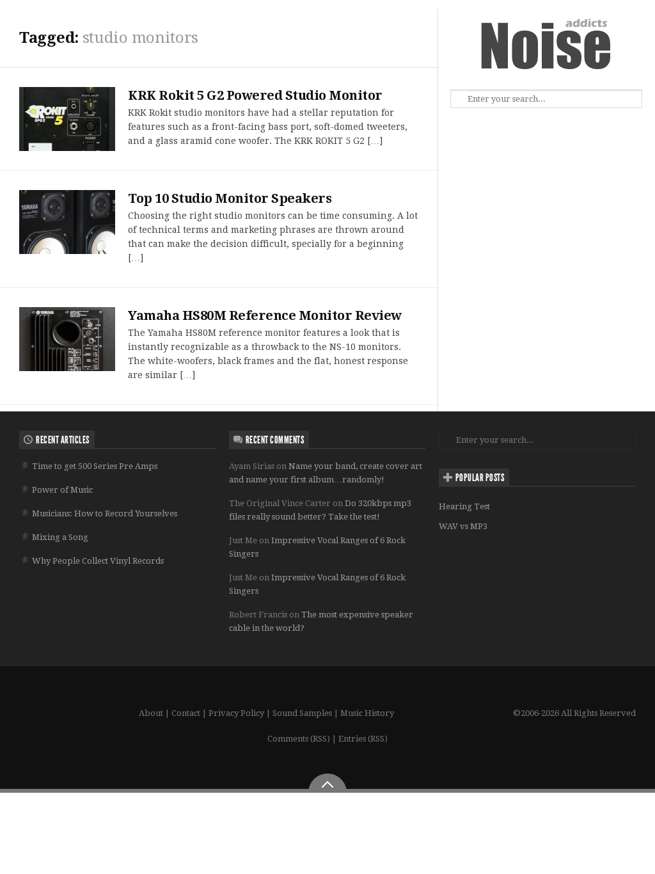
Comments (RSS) (298, 738)
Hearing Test (464, 506)
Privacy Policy (236, 713)
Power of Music (62, 490)
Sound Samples (302, 713)
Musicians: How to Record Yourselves (104, 513)
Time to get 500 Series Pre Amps (94, 466)
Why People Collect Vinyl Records (98, 561)
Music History (367, 713)
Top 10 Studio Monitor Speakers (229, 198)
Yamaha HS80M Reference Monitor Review (265, 315)
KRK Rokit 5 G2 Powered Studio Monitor (255, 95)
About (151, 713)
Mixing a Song (60, 537)
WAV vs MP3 (463, 526)
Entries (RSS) (363, 738)
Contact (185, 713)
